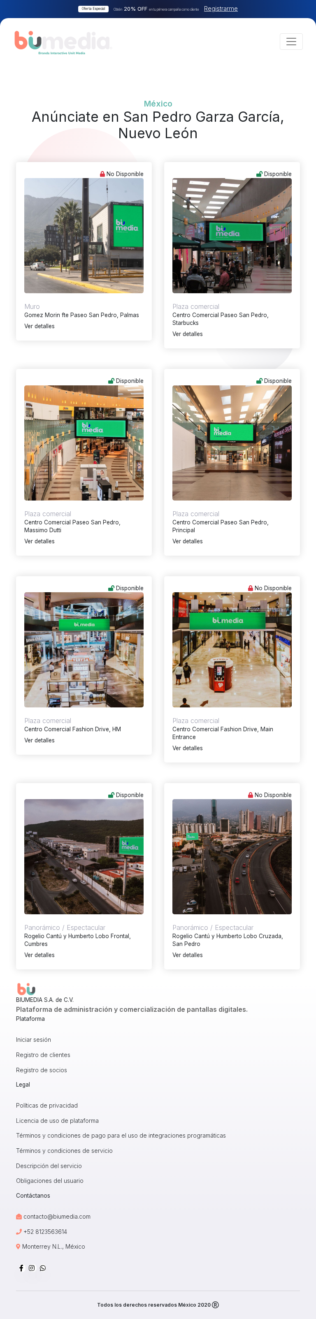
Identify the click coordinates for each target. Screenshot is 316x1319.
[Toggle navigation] (291, 41)
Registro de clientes (43, 1054)
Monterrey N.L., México (53, 1246)
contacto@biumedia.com (57, 1216)
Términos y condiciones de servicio (64, 1150)
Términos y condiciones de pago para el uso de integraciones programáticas (121, 1135)
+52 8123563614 (44, 1231)
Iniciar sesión (33, 1039)
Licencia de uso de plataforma (57, 1120)
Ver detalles (39, 326)
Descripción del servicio (49, 1165)
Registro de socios (41, 1069)
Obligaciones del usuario (50, 1180)
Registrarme (221, 8)
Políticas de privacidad (47, 1105)
